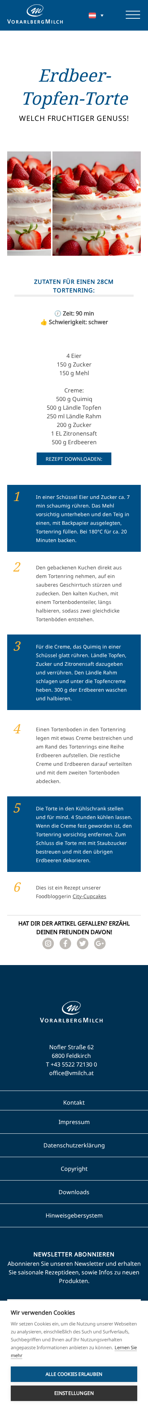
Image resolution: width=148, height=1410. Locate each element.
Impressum (74, 1122)
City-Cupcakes (89, 896)
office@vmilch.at (71, 1073)
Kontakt (74, 1102)
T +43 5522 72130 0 (71, 1064)
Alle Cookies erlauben (74, 1374)
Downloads (74, 1192)
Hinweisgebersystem (74, 1215)
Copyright (74, 1169)
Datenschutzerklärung (74, 1145)
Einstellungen (74, 1393)
